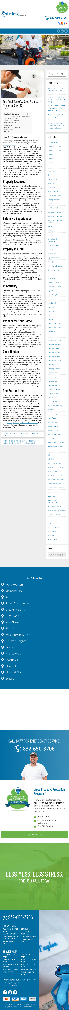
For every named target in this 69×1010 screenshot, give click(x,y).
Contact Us (26, 942)
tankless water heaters (55, 451)
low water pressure (54, 287)
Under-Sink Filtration (55, 475)
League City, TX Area (27, 956)
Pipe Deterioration (54, 299)
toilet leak (51, 459)
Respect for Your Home (12, 127)
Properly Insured (10, 123)
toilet (49, 455)
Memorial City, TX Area (28, 961)
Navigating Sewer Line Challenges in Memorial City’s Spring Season (56, 125)
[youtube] (62, 31)
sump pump (52, 438)
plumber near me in (54, 328)
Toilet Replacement (54, 463)
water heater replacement (57, 511)
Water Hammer (53, 492)
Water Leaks (52, 519)
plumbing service (53, 373)
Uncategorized (53, 471)
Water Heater (52, 496)
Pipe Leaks (51, 307)
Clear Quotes (9, 130)
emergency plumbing (55, 216)
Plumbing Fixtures (54, 348)
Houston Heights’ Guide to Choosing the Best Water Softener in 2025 (57, 108)
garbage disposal (53, 245)
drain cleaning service (55, 196)
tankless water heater (55, 447)
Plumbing (51, 336)
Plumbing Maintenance (56, 352)
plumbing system (9, 145)
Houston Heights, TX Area (10, 965)
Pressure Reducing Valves (56, 389)
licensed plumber (53, 282)
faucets (50, 227)
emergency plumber (54, 212)
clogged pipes (52, 183)
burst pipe (51, 171)
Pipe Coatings (52, 295)
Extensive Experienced (12, 120)
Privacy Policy (29, 1004)
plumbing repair (53, 365)
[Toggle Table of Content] (28, 114)
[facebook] (58, 31)
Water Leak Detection (55, 515)
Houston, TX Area (10, 969)
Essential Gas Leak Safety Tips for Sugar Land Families (56, 116)
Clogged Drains (53, 179)
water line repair (53, 527)
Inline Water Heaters (55, 266)
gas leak (50, 250)
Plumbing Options (54, 356)
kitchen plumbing (53, 270)
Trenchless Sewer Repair (56, 467)
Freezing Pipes (52, 235)
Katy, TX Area (8, 972)
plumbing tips (52, 381)
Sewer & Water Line (9, 942)
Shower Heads (53, 430)
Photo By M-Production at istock (23, 116)
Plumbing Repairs (54, 369)
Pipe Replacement (54, 311)
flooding (50, 231)
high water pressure (54, 258)
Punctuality (8, 125)
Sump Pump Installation (56, 443)
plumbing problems (54, 360)
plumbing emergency (55, 344)
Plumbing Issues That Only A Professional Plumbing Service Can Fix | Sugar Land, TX (20, 442)
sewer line (51, 410)
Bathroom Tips (53, 154)
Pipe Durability (53, 303)
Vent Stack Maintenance (56, 480)
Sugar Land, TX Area (27, 973)
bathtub (50, 159)
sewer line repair (53, 414)
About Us (25, 934)
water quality (52, 535)
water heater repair (54, 507)
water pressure (53, 531)
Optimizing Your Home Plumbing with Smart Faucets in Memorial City (56, 90)
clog (49, 175)
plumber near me (54, 323)
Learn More (35, 834)
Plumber (50, 319)
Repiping (51, 397)
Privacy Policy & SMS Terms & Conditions (17, 1007)
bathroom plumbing (54, 150)
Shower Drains (53, 426)
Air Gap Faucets (53, 142)
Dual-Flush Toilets (54, 208)
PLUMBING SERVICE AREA (10, 930)
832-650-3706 (58, 17)
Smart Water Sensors (55, 434)
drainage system (53, 200)
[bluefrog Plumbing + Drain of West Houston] (13, 14)
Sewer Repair (52, 418)
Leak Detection (27, 939)
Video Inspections (29, 936)
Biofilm (50, 163)
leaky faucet (52, 278)
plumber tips (52, 332)
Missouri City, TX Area (28, 965)
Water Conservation (54, 484)
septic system (52, 402)
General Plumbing (25, 930)
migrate (50, 291)
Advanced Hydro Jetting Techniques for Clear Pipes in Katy (57, 99)
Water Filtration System (55, 488)
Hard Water (52, 254)
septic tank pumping (55, 406)
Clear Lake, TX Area (9, 956)
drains (50, 204)
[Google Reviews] (62, 24)
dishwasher (51, 187)
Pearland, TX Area (28, 969)
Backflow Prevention (55, 146)
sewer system (52, 422)
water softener (53, 539)
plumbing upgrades (54, 385)
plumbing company (54, 340)
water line (51, 523)
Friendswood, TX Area (10, 961)
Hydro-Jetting (52, 262)
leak (49, 274)
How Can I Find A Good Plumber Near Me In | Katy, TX (21, 434)
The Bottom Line (10, 132)
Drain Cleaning (53, 191)
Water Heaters (9, 934)
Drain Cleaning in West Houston (11, 937)
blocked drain (52, 167)
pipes (49, 315)
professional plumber (55, 393)
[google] (66, 31)
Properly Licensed (11, 118)
